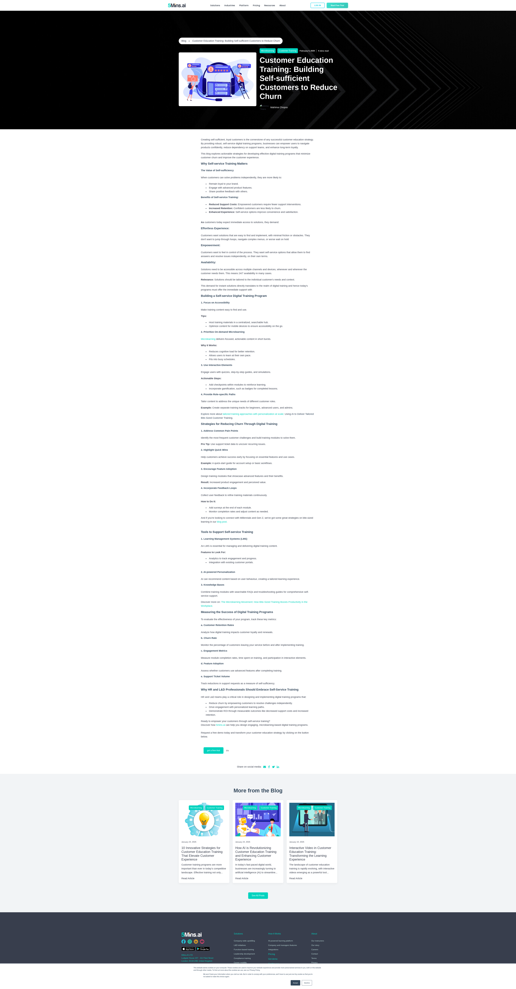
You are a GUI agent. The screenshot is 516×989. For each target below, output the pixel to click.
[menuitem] (271, 954)
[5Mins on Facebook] (183, 941)
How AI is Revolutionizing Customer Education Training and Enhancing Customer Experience (255, 853)
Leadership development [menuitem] (244, 954)
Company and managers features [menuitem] (282, 945)
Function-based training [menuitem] (244, 949)
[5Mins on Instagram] (190, 941)
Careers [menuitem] (314, 949)
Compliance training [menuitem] (242, 958)
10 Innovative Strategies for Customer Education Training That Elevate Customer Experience (202, 853)
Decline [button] (307, 983)
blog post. (222, 521)
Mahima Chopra (279, 107)
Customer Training (287, 51)
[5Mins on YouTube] (202, 941)
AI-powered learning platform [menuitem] (280, 941)
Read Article (187, 878)
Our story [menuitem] (315, 945)
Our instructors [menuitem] (317, 941)
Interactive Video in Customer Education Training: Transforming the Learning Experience (310, 853)
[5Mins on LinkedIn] (196, 941)
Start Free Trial (337, 5)
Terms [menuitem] (314, 958)
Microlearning (267, 51)
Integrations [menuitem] (273, 949)
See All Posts (258, 895)
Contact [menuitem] (314, 954)
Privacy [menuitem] (314, 962)
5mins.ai (220, 725)
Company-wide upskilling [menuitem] (244, 941)
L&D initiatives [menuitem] (240, 945)
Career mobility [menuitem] (240, 962)
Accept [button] (295, 983)
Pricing (256, 5)
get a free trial (213, 750)
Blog (183, 41)
